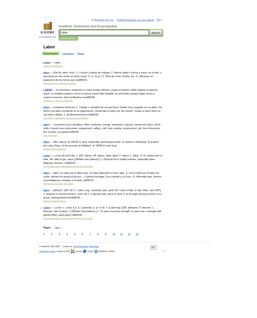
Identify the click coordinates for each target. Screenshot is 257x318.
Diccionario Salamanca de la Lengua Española (65, 118)
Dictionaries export (47, 251)
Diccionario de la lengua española (59, 83)
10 (114, 234)
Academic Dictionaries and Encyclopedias (88, 26)
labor (46, 72)
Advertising (94, 246)
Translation (68, 53)
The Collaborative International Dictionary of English (68, 166)
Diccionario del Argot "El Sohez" (58, 184)
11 (121, 234)
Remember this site (104, 20)
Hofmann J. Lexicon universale (58, 101)
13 (137, 234)
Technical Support (80, 246)
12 (129, 234)
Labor (46, 62)
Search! (156, 32)
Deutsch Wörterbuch (53, 66)
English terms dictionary (54, 149)
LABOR (47, 89)
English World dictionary (54, 201)
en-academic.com (47, 37)
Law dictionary (50, 135)
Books (80, 53)
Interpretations (68, 38)
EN (158, 20)
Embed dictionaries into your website (135, 20)
